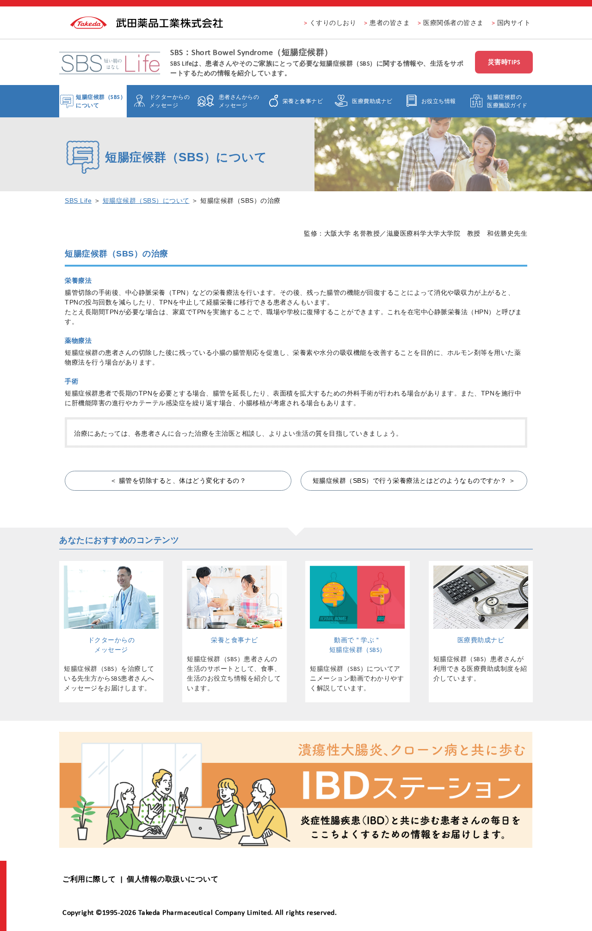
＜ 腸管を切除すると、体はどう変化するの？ (178, 480)
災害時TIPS (504, 62)
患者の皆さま (390, 22)
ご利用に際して (89, 879)
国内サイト (514, 22)
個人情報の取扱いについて (172, 879)
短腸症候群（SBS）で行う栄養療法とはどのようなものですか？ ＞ (414, 480)
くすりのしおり (333, 22)
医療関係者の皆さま (453, 22)
